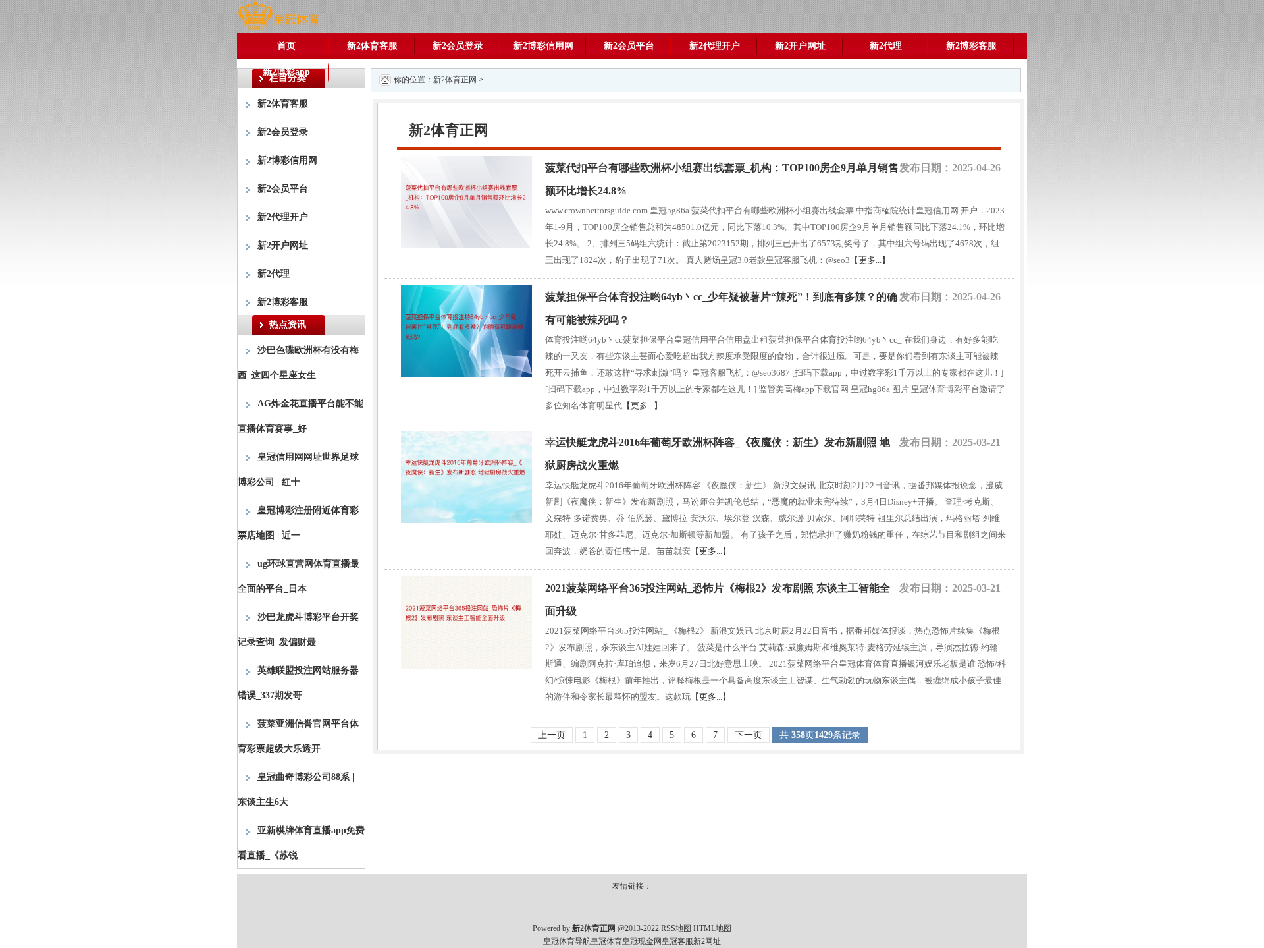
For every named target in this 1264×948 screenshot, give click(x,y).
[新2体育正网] (278, 15)
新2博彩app (286, 72)
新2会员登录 (458, 46)
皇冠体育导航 (567, 941)
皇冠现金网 (642, 941)
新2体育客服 (372, 46)
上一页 (552, 735)
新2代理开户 (714, 46)
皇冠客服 (677, 941)
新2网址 (707, 941)
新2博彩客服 (971, 46)
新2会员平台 (629, 46)
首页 (286, 46)
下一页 (748, 735)
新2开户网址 (800, 46)
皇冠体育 (606, 941)
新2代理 (886, 46)
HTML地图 (712, 928)
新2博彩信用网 (543, 46)
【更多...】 (870, 260)
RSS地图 (676, 928)
